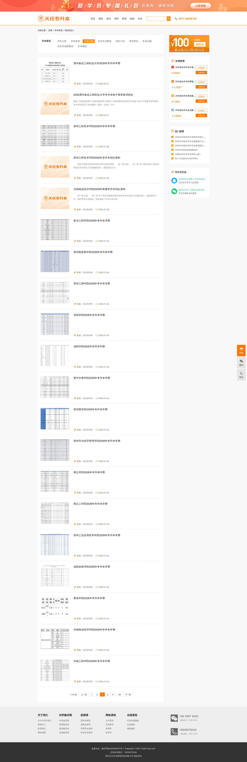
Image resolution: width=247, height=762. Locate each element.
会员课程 (131, 724)
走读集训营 (64, 732)
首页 (93, 18)
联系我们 (42, 728)
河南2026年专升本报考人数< (188, 154)
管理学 (109, 728)
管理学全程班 (87, 728)
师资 (124, 18)
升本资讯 (59, 30)
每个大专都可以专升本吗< (186, 158)
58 (119, 694)
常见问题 (147, 41)
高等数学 (110, 724)
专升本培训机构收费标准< (186, 149)
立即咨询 (201, 72)
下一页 (128, 694)
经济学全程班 (87, 732)
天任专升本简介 (45, 720)
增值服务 (131, 728)
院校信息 (69, 30)
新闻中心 (42, 724)
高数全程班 (86, 724)
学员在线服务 (133, 720)
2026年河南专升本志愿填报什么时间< (192, 141)
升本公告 (61, 41)
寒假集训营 (64, 728)
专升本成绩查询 (65, 46)
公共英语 (110, 720)
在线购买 (201, 67)
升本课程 (82, 46)
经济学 (109, 732)
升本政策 (75, 41)
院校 (132, 18)
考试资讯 (133, 41)
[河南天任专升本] (60, 17)
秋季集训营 (64, 724)
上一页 (84, 694)
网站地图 (42, 732)
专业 (140, 18)
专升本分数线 (104, 41)
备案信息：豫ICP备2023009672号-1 (108, 748)
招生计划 (120, 41)
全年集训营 (64, 720)
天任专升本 (88, 83)
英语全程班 (86, 720)
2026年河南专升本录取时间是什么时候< (193, 136)
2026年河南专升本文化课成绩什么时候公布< (195, 145)
